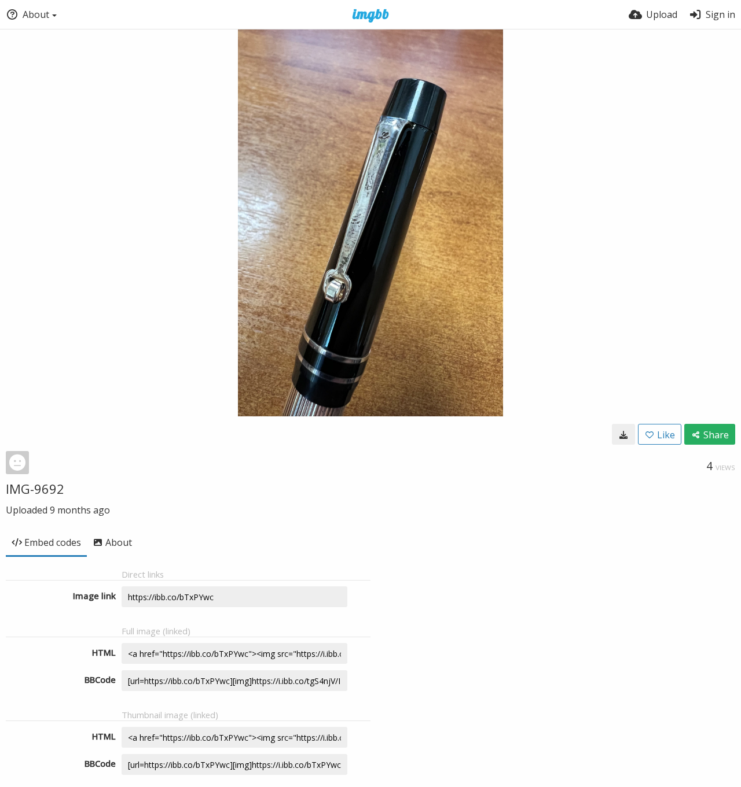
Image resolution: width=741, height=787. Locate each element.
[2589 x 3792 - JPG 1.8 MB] (623, 434)
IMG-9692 (35, 488)
